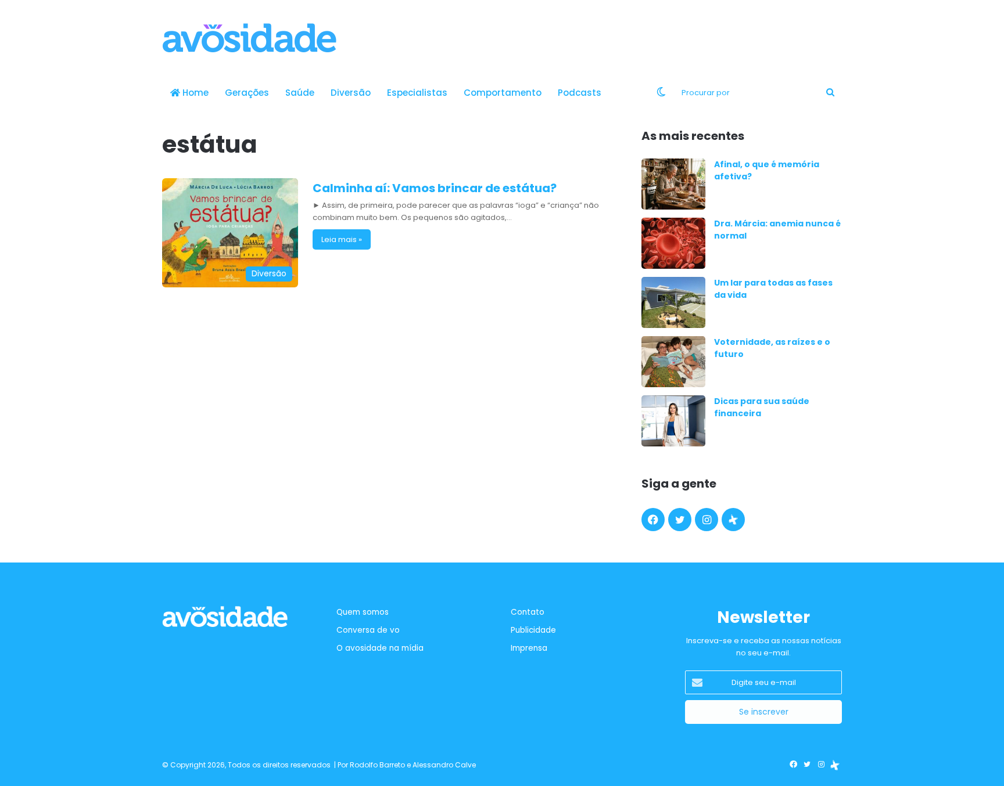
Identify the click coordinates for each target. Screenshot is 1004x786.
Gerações (247, 92)
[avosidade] (249, 37)
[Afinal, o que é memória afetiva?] (673, 184)
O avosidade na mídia (380, 648)
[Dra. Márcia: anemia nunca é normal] (673, 243)
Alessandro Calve (444, 765)
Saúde (299, 92)
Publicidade (533, 630)
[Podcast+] (733, 519)
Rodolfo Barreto (377, 765)
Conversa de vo (368, 630)
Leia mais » (341, 239)
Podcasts (579, 92)
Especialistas (417, 92)
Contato (527, 612)
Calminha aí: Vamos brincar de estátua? (435, 188)
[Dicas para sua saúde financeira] (673, 420)
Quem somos (362, 612)
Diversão (351, 92)
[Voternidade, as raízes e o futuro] (673, 361)
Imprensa (529, 648)
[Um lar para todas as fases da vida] (673, 302)
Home (194, 92)
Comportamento (503, 92)
